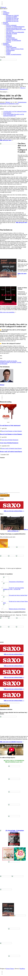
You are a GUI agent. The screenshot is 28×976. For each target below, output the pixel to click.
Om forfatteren (7, 113)
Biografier (5, 22)
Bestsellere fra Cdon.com (12, 18)
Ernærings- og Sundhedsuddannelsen (15, 26)
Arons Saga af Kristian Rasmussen (9, 442)
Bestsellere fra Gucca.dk (12, 19)
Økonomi (8, 42)
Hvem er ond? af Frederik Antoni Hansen (11, 451)
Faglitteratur (6, 23)
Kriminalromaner (10, 50)
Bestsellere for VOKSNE (12, 15)
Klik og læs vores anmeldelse (7, 312)
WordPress (22, 968)
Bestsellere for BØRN (11, 17)
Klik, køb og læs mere (5, 140)
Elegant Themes (10, 968)
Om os (4, 11)
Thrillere (8, 53)
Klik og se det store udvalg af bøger (13, 511)
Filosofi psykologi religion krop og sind (16, 29)
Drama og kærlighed (11, 47)
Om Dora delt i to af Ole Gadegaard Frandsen (15, 111)
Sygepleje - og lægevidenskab (13, 40)
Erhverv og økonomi (11, 25)
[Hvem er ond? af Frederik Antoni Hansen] (11, 448)
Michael (8, 102)
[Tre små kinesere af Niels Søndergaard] (8, 422)
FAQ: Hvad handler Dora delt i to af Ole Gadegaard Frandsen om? (13, 115)
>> (23, 511)
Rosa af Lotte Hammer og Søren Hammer (11, 434)
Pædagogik (9, 35)
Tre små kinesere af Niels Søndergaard (10, 425)
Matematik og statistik (11, 33)
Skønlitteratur (6, 44)
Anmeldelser (6, 12)
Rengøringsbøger (10, 37)
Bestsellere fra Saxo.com (12, 21)
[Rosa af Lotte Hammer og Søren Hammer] (11, 431)
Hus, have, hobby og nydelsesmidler (15, 32)
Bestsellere (5, 14)
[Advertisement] (14, 477)
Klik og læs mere (22, 273)
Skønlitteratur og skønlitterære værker (9, 103)
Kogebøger (6, 43)
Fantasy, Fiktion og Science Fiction (14, 49)
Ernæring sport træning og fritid (14, 28)
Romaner (8, 51)
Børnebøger (9, 46)
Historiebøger (9, 30)
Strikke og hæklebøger (11, 39)
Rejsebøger (9, 36)
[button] (3, 8)
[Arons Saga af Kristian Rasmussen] (9, 439)
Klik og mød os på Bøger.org (18, 530)
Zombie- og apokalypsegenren (13, 54)
